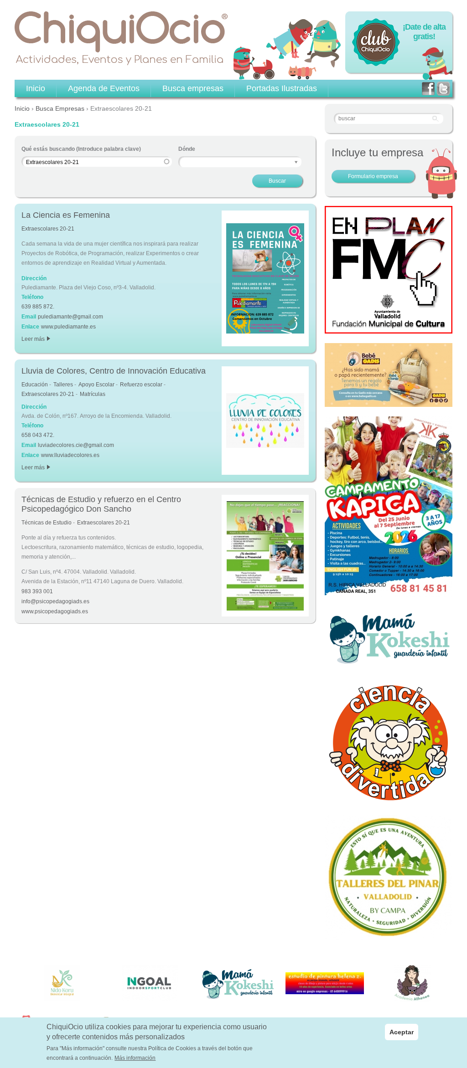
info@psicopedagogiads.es (55, 601)
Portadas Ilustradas (281, 88)
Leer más (35, 339)
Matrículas (92, 394)
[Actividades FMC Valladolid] (388, 328)
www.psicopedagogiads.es (54, 611)
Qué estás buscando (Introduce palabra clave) (81, 149)
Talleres (63, 384)
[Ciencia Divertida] (388, 800)
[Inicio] (121, 38)
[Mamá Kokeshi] (388, 663)
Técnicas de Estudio (46, 522)
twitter (443, 89)
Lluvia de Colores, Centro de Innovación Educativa (113, 370)
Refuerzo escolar (141, 384)
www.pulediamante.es (68, 326)
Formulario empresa (373, 176)
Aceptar (401, 1032)
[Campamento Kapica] (388, 592)
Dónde (186, 149)
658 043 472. (37, 435)
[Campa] (388, 936)
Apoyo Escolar (96, 384)
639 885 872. (37, 306)
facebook (428, 89)
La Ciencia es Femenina (65, 215)
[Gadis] (388, 402)
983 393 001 (37, 591)
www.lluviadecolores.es (70, 455)
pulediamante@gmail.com (70, 316)
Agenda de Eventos (104, 88)
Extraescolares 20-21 (47, 229)
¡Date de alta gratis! (424, 31)
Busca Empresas (60, 108)
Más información (135, 1058)
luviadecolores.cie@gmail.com (76, 445)
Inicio (22, 108)
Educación (34, 384)
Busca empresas (192, 88)
